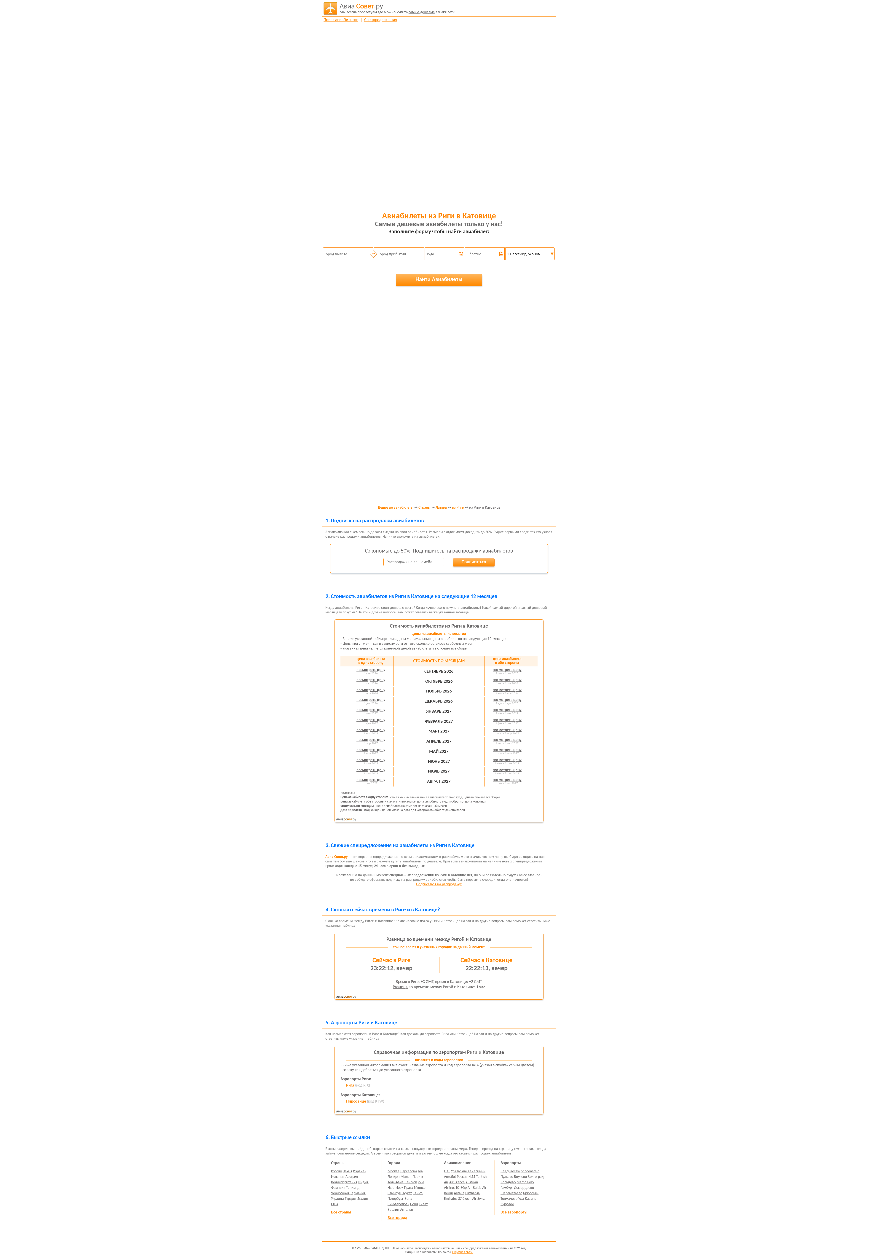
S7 (460, 1199)
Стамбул (394, 1193)
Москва (393, 1171)
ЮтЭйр (461, 1188)
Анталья (406, 1210)
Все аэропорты (514, 1212)
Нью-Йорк (395, 1188)
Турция (350, 1199)
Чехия (347, 1171)
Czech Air (469, 1199)
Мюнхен (421, 1188)
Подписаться (474, 562)
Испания (338, 1177)
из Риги (458, 508)
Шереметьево (511, 1193)
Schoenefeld (530, 1171)
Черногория (340, 1193)
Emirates (450, 1199)
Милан (406, 1177)
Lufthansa (472, 1193)
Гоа (420, 1171)
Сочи (414, 1204)
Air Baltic (474, 1188)
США (334, 1204)
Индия (363, 1182)
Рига (350, 1085)
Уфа (521, 1199)
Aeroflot (450, 1177)
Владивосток (510, 1171)
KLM (471, 1177)
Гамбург (507, 1188)
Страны (424, 508)
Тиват (423, 1204)
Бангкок (410, 1182)
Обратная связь (462, 1252)
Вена (408, 1199)
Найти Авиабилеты (439, 279)
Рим (421, 1182)
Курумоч (507, 1204)
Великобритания (344, 1182)
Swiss (481, 1199)
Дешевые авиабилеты (395, 508)
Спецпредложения (380, 20)
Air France (457, 1182)
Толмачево (509, 1199)
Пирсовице (356, 1101)
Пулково (507, 1177)
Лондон (394, 1177)
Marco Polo (525, 1182)
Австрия (351, 1177)
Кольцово (508, 1182)
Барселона (408, 1171)
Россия (336, 1171)
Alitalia (459, 1193)
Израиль (359, 1171)
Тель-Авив (396, 1182)
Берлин (393, 1210)
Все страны (341, 1212)
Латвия (441, 508)
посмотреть (370, 670)
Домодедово (524, 1188)
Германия (358, 1193)
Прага (408, 1188)
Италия (362, 1199)
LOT (447, 1171)
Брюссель (530, 1193)
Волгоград (536, 1177)
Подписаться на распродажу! (439, 884)
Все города (397, 1218)
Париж (417, 1177)
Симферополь (398, 1204)
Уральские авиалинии (468, 1171)
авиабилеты (397, 8)
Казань (530, 1199)
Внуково (520, 1177)
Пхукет (407, 1193)
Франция (338, 1188)
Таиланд (352, 1188)
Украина (337, 1199)
